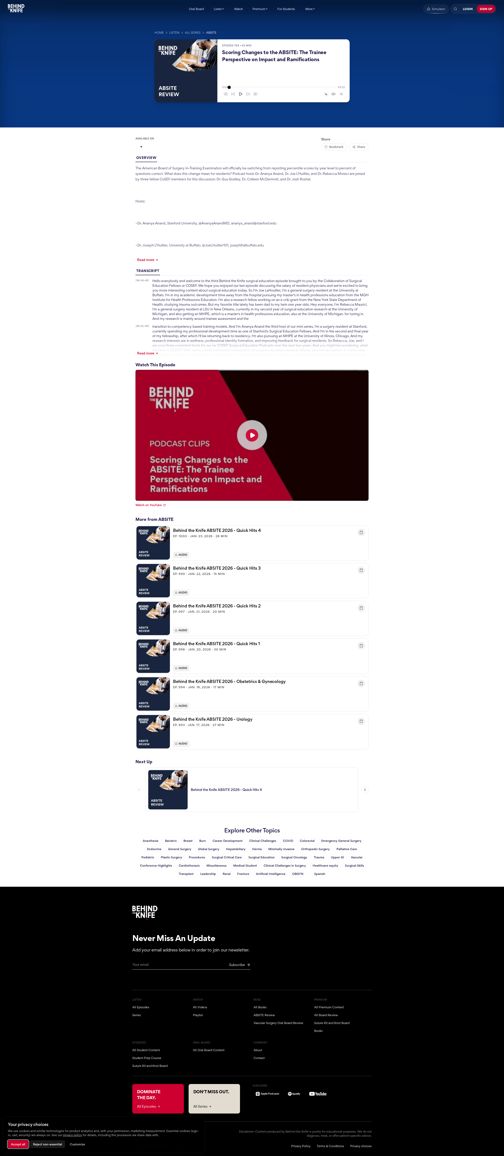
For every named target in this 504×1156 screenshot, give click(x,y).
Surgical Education (261, 857)
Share (361, 147)
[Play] (240, 94)
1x (326, 94)
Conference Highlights (156, 865)
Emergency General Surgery (341, 841)
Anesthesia (150, 841)
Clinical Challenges (262, 841)
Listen (174, 32)
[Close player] (341, 94)
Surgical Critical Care (227, 857)
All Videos (200, 1007)
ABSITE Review (264, 1015)
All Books (260, 1007)
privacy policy (72, 1135)
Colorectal (307, 841)
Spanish (319, 874)
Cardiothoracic (189, 865)
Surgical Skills (354, 865)
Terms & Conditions (330, 1146)
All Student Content (146, 1050)
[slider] (282, 87)
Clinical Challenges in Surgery (285, 865)
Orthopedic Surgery (315, 849)
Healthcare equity (325, 865)
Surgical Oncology (294, 857)
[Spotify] (294, 1094)
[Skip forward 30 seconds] (255, 94)
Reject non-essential (47, 1144)
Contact (259, 1058)
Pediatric (147, 857)
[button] (252, 543)
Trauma (319, 857)
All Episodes (140, 1007)
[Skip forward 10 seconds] (248, 94)
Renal (227, 874)
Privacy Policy (300, 1146)
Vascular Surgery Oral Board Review (278, 1023)
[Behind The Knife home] (16, 9)
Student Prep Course (146, 1058)
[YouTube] (147, 147)
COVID (288, 841)
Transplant (186, 874)
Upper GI (337, 857)
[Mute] (333, 94)
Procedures (197, 857)
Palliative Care (346, 849)
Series (136, 1015)
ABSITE (211, 32)
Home (159, 32)
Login (468, 9)
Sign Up (486, 9)
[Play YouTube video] (252, 435)
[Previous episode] (139, 789)
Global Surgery (208, 849)
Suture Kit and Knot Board (331, 1023)
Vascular (357, 857)
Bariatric (171, 841)
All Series (193, 32)
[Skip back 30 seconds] (225, 94)
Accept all (18, 1144)
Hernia (257, 849)
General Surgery (179, 849)
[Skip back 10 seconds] (233, 94)
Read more (145, 260)
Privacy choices (361, 1146)
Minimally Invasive (281, 849)
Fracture (243, 874)
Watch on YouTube (148, 505)
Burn (202, 841)
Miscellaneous (217, 865)
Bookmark (336, 147)
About (258, 1050)
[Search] (455, 9)
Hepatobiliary (236, 849)
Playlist (198, 1015)
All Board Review (326, 1015)
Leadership (208, 874)
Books (318, 1031)
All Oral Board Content (208, 1050)
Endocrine (154, 849)
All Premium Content (329, 1007)
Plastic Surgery (171, 857)
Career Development (228, 841)
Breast (188, 841)
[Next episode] (365, 789)
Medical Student (245, 865)
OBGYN (297, 874)
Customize (77, 1144)
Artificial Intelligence (270, 874)
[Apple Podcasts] (267, 1094)
